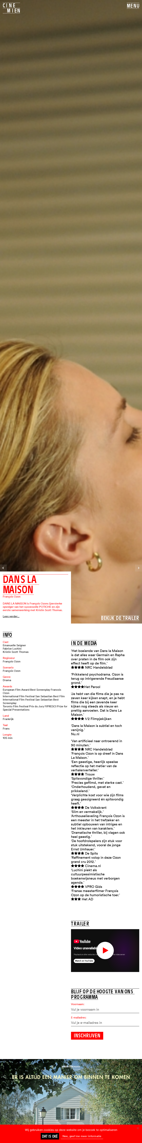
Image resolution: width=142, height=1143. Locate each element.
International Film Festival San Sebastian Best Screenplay (31, 701)
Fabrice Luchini (12, 648)
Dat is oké (50, 1136)
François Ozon (11, 596)
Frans (6, 728)
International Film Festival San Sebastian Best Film (34, 696)
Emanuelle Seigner (14, 645)
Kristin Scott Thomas (16, 652)
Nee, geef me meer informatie (82, 1136)
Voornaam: (78, 1004)
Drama (7, 680)
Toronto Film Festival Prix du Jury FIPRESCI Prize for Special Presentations (35, 708)
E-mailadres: (78, 1017)
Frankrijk (8, 719)
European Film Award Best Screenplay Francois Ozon (32, 691)
